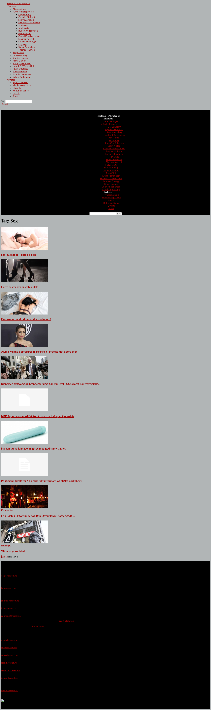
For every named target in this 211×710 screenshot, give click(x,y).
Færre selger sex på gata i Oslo (19, 287)
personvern (38, 626)
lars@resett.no (8, 588)
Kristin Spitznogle (21, 77)
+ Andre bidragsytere (23, 12)
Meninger (12, 6)
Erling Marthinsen (22, 63)
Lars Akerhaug (20, 55)
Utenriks (17, 88)
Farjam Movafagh (27, 42)
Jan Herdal (23, 25)
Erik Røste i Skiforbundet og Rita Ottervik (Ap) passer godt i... (38, 516)
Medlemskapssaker (22, 85)
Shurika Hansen (20, 58)
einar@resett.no (9, 647)
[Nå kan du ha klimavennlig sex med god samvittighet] (24, 443)
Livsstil (16, 93)
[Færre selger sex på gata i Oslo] (24, 281)
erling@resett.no (9, 663)
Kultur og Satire (21, 91)
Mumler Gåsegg (20, 69)
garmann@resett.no (11, 616)
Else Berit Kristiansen (29, 23)
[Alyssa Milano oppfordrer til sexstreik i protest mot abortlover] (24, 346)
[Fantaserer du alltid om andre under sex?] (24, 314)
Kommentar (7, 510)
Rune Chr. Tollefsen (28, 31)
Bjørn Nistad (24, 33)
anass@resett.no (9, 655)
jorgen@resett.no (9, 678)
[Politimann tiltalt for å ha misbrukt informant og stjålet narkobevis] (24, 475)
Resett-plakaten (66, 621)
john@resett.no (8, 608)
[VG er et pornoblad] (24, 543)
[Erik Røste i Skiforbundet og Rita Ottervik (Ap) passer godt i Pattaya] (24, 507)
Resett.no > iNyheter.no (18, 3)
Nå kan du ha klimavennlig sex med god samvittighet (33, 448)
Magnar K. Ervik (26, 39)
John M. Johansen (22, 74)
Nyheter (11, 80)
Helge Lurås (18, 52)
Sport (15, 96)
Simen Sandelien (26, 47)
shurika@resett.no (10, 601)
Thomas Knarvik (26, 50)
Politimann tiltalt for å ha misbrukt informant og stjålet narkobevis (41, 481)
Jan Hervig (23, 28)
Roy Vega (22, 44)
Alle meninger (19, 9)
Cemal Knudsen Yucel (29, 36)
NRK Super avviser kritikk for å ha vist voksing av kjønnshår (37, 416)
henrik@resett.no (9, 690)
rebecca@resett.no (10, 670)
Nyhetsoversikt (20, 82)
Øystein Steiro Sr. (27, 17)
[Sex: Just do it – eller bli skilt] (24, 249)
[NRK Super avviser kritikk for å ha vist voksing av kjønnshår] (24, 411)
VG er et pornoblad (13, 551)
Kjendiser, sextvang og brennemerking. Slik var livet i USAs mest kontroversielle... (50, 384)
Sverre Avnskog (26, 20)
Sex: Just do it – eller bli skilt (18, 255)
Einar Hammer (20, 72)
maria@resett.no (9, 640)
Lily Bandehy (24, 14)
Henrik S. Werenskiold (24, 66)
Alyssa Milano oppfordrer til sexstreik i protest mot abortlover (39, 351)
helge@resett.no (9, 576)
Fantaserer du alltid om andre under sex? (26, 319)
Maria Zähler (19, 61)
